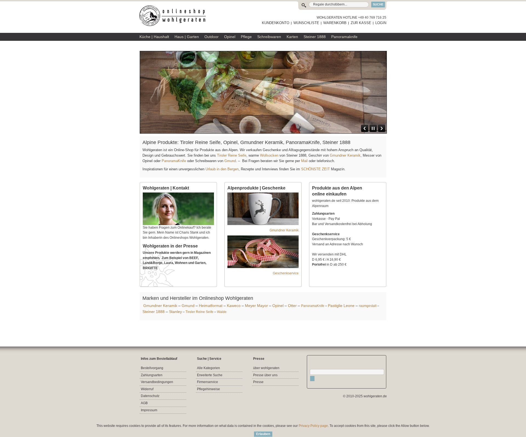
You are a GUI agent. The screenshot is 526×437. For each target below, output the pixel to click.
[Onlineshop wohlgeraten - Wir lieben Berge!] (174, 16)
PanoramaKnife (174, 161)
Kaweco (234, 305)
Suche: (305, 4)
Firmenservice (207, 382)
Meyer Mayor (256, 305)
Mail (304, 161)
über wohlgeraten (266, 368)
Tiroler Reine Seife (231, 155)
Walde (222, 312)
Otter (292, 305)
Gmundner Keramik (345, 155)
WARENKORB (335, 23)
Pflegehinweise (208, 389)
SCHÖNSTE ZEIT (315, 169)
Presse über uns (265, 375)
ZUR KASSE (361, 23)
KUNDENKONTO (275, 23)
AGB (144, 403)
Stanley (175, 311)
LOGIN (380, 23)
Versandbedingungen (157, 382)
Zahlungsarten (151, 375)
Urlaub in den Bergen (222, 169)
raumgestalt (367, 306)
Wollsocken (269, 155)
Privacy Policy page (313, 426)
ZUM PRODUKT (370, 99)
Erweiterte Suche (209, 375)
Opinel (278, 305)
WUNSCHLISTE (306, 23)
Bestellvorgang (152, 368)
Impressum (149, 410)
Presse (258, 382)
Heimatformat (210, 305)
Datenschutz (150, 396)
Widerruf (147, 389)
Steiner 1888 (153, 311)
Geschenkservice (286, 273)
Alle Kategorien (208, 368)
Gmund (230, 161)
